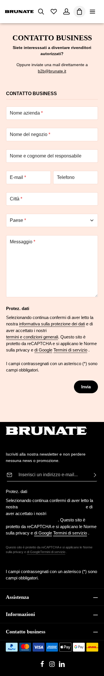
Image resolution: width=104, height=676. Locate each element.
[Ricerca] (41, 11)
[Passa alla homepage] (19, 11)
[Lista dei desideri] (54, 11)
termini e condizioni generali (32, 336)
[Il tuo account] (66, 11)
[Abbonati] (93, 474)
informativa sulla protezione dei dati (52, 323)
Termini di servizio (52, 552)
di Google (33, 552)
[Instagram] (52, 666)
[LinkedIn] (62, 666)
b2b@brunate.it (52, 71)
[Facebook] (43, 666)
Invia (86, 387)
